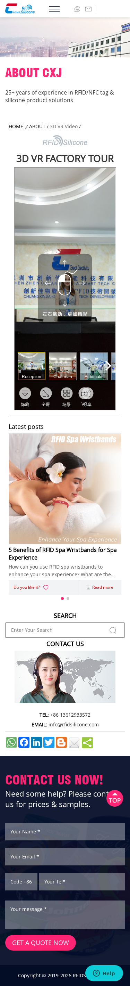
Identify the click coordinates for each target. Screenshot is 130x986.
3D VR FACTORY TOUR (65, 158)
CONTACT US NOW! (54, 779)
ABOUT (37, 126)
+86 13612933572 (70, 714)
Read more (102, 587)
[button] (62, 598)
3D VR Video (64, 126)
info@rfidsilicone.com (74, 724)
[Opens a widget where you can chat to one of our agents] (104, 974)
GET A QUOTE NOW (40, 942)
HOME (16, 126)
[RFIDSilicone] (17, 8)
